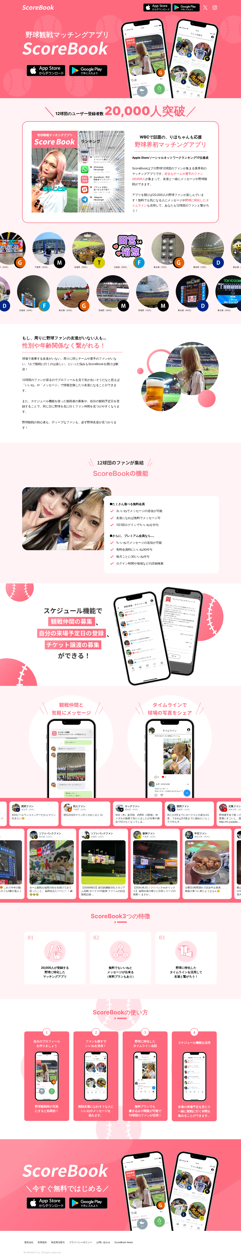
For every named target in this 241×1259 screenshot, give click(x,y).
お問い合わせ (103, 1242)
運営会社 (28, 1242)
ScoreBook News (123, 1242)
